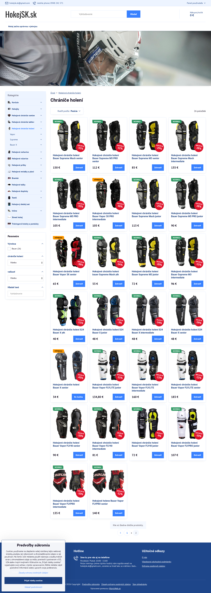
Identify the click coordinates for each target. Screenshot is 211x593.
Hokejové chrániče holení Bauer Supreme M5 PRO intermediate (66, 216)
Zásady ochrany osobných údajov (116, 584)
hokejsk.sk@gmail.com (90, 566)
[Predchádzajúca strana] (120, 533)
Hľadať (133, 14)
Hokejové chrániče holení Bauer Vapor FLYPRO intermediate (66, 503)
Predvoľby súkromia (91, 584)
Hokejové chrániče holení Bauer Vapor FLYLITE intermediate (145, 387)
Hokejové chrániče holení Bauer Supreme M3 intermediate (184, 274)
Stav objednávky (140, 584)
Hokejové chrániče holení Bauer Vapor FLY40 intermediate (105, 445)
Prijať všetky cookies (33, 580)
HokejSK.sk (21, 14)
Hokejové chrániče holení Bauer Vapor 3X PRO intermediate (105, 216)
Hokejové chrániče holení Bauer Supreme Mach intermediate (184, 158)
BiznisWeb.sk (115, 588)
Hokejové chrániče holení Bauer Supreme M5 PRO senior (105, 158)
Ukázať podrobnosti (33, 587)
